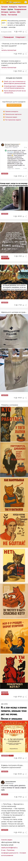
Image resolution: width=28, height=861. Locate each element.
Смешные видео (11, 117)
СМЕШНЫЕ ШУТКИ (14, 105)
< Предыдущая (8, 37)
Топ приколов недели (13, 120)
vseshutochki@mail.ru (9, 848)
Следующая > (20, 37)
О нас (3, 850)
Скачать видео (6, 840)
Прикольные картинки (13, 114)
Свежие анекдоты (11, 111)
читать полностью (8, 50)
